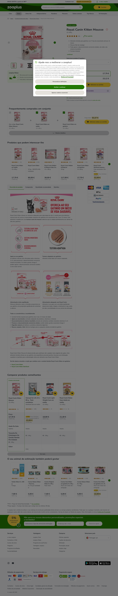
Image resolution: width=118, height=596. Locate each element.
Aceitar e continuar (59, 87)
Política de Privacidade (67, 77)
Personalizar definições (60, 81)
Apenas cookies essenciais (60, 93)
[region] (59, 78)
